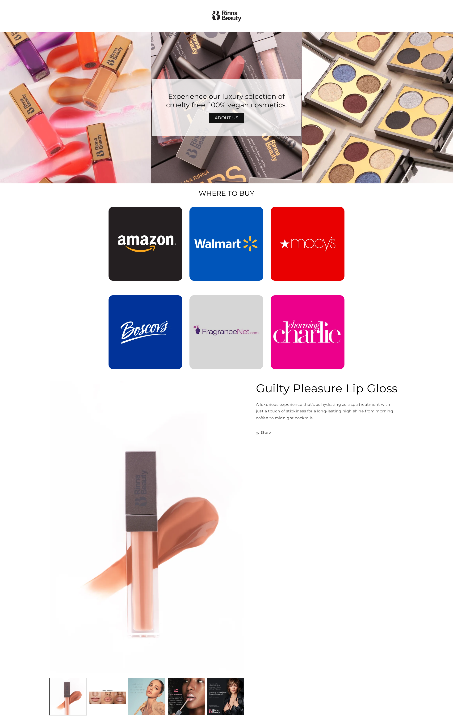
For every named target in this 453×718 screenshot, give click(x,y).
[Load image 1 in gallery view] (68, 696)
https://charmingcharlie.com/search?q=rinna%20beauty (307, 301)
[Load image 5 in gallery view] (225, 696)
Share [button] (266, 433)
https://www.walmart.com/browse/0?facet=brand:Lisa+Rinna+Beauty (226, 213)
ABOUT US (227, 118)
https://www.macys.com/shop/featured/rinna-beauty (307, 213)
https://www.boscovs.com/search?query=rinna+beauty (143, 301)
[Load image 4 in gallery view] (186, 696)
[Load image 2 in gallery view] (107, 696)
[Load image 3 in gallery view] (146, 696)
